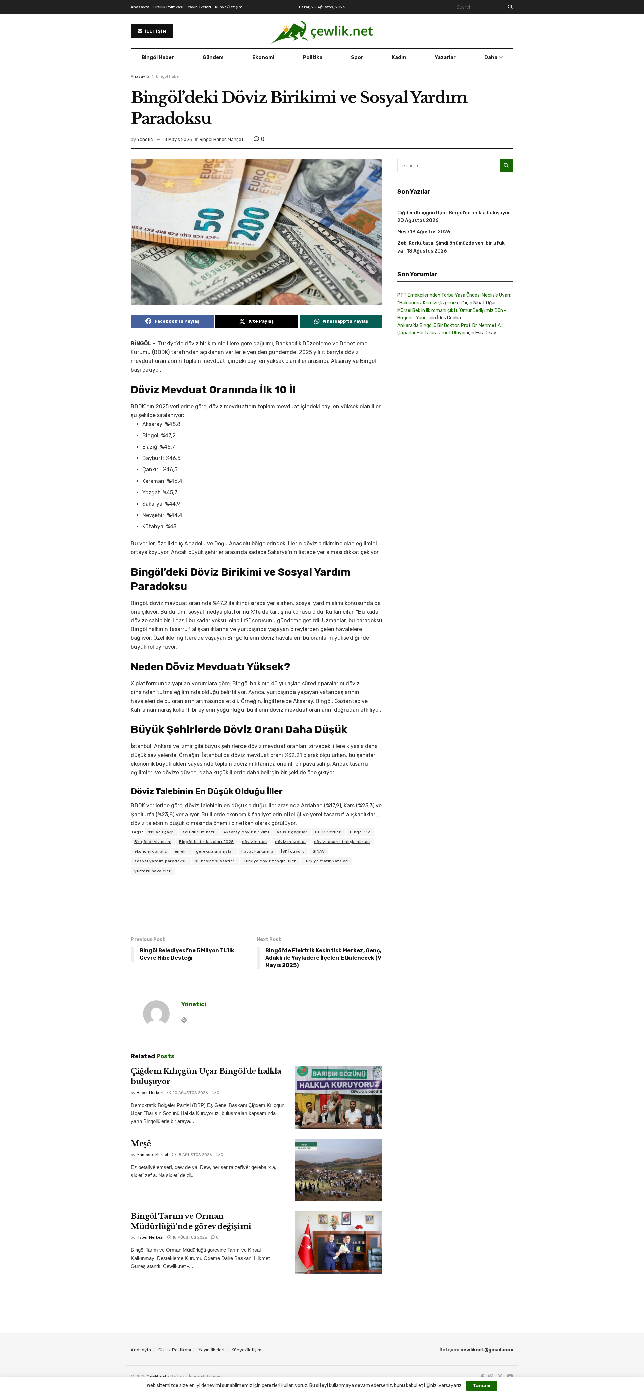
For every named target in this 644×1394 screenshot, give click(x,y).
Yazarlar (445, 57)
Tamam (482, 1385)
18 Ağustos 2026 (194, 1154)
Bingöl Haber (158, 57)
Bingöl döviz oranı (152, 841)
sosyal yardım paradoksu (160, 861)
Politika (312, 57)
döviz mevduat (290, 841)
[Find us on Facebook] (482, 1377)
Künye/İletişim (229, 7)
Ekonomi (263, 57)
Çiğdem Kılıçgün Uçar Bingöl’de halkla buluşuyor (454, 213)
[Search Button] (509, 7)
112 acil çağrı (161, 832)
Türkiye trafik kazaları (326, 861)
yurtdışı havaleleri (153, 871)
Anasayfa (140, 7)
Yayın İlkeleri (199, 7)
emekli (181, 851)
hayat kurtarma (257, 851)
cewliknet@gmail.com (486, 1350)
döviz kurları (255, 841)
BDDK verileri (328, 832)
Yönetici (145, 139)
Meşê (141, 1143)
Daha (490, 57)
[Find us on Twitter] (500, 1377)
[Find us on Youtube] (510, 1377)
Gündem (213, 57)
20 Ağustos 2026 (189, 1092)
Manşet (235, 139)
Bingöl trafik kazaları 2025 (206, 841)
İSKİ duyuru (293, 851)
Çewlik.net (156, 1376)
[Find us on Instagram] (490, 1377)
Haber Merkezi (150, 1092)
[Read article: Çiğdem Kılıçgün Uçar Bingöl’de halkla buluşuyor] (338, 1097)
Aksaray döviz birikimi (246, 832)
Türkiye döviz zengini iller (270, 861)
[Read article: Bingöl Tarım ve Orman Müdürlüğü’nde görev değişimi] (338, 1242)
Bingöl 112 (360, 832)
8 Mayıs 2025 (178, 139)
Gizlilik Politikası (168, 7)
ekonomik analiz (150, 851)
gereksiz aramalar (215, 851)
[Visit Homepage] (322, 31)
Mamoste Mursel (152, 1154)
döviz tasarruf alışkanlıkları (342, 841)
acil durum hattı (199, 832)
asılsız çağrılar (292, 832)
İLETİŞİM (155, 31)
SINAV (319, 851)
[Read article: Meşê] (338, 1170)
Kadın (399, 57)
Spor (357, 57)
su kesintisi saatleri (215, 861)
